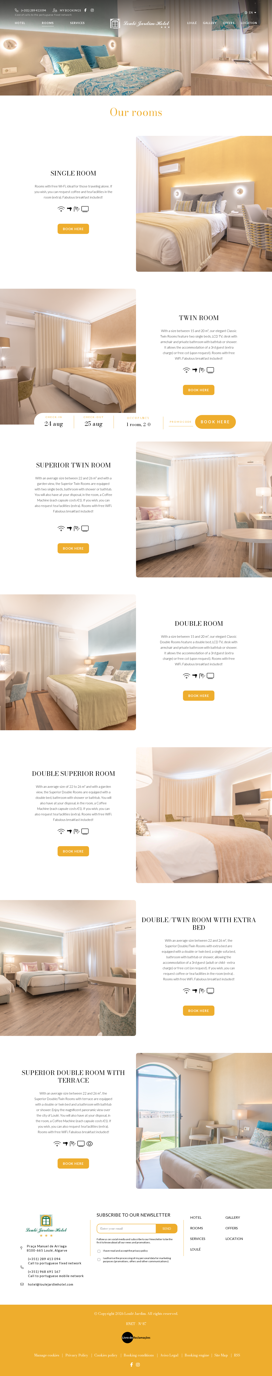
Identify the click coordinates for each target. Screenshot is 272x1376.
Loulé (192, 23)
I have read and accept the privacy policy (125, 1250)
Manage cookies (46, 1355)
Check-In (53, 417)
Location (249, 23)
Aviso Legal (169, 1355)
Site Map (221, 1355)
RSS (237, 1355)
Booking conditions (139, 1355)
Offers (229, 23)
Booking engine (197, 1355)
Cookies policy (106, 1355)
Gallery (210, 23)
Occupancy (138, 418)
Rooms (48, 23)
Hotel (20, 23)
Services (77, 23)
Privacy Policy (76, 1355)
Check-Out (94, 417)
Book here (73, 229)
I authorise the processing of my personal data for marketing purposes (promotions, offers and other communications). (137, 1259)
